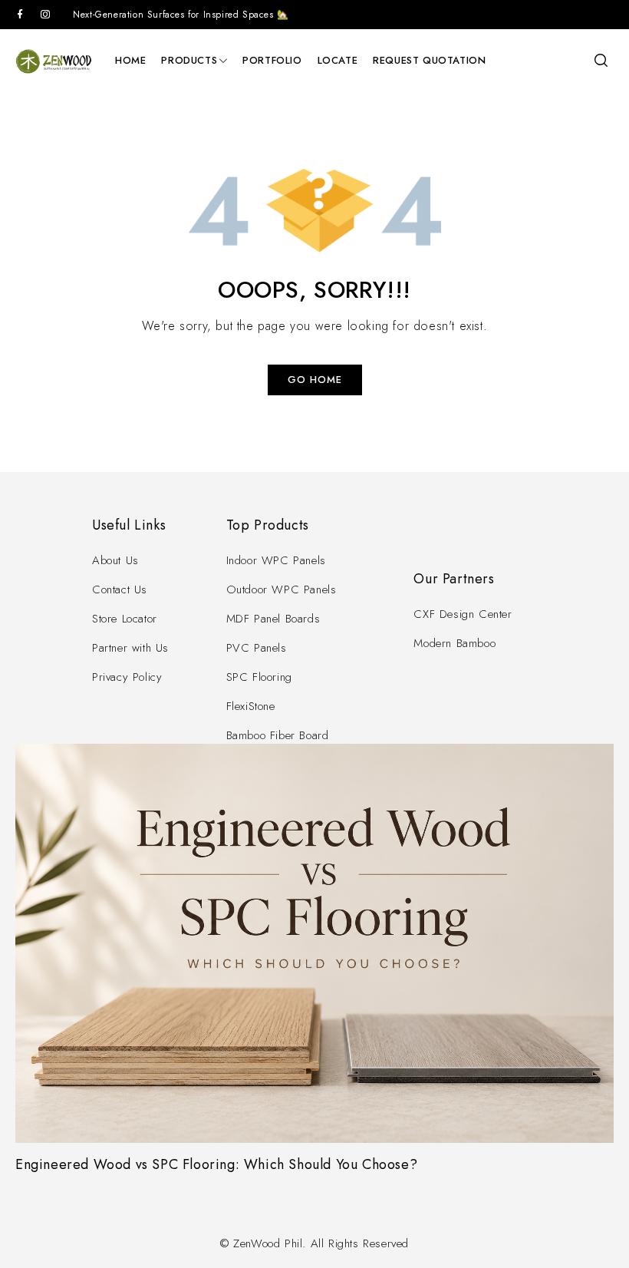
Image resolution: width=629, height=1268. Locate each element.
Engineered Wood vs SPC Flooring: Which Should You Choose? (216, 1164)
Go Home (315, 379)
